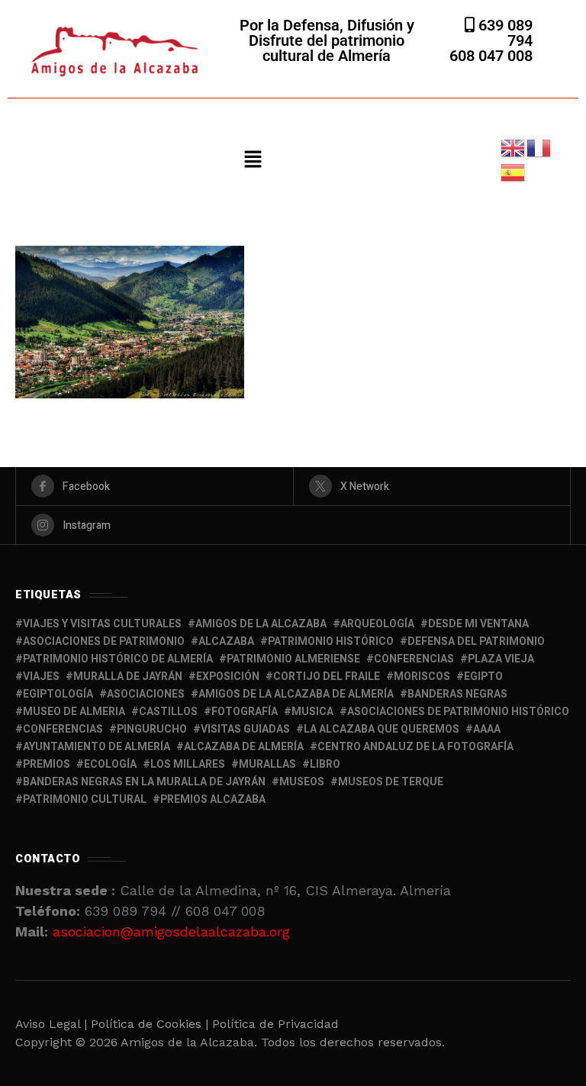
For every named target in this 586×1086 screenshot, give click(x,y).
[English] (513, 147)
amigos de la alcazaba (261, 624)
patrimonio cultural (84, 799)
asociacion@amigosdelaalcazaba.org (171, 931)
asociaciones (146, 694)
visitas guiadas (245, 729)
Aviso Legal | (51, 1024)
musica (312, 712)
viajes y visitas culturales (102, 624)
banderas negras (457, 694)
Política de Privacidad (275, 1024)
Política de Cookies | (151, 1024)
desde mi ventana (478, 624)
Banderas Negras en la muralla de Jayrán (144, 782)
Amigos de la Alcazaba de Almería (296, 694)
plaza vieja (501, 659)
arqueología (377, 624)
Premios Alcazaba (213, 799)
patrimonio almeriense (293, 659)
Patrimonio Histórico (331, 641)
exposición (227, 677)
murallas (267, 764)
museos (301, 782)
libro (325, 764)
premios (46, 764)
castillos (168, 712)
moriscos (422, 677)
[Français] (539, 147)
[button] (252, 160)
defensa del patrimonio (476, 641)
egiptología (58, 694)
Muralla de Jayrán (127, 677)
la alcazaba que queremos (381, 729)
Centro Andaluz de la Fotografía (415, 747)
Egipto (483, 677)
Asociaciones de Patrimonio (104, 641)
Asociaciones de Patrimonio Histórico (458, 712)
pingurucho (152, 729)
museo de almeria (74, 712)
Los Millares (187, 764)
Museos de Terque (390, 782)
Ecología (110, 764)
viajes (41, 677)
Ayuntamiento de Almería (96, 747)
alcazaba (226, 641)
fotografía (244, 712)
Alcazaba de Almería (244, 747)
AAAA (487, 729)
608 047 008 (491, 56)
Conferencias (63, 729)
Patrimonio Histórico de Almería (118, 659)
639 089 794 (504, 33)
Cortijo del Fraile (326, 677)
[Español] (513, 171)
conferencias (414, 659)
